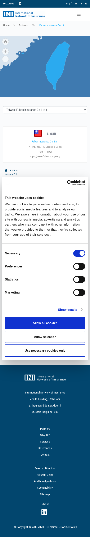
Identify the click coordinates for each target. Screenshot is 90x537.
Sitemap (45, 494)
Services (45, 441)
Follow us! (45, 504)
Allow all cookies (45, 323)
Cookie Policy (68, 527)
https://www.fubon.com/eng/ (45, 156)
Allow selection (45, 337)
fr (71, 3)
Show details (67, 309)
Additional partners (45, 481)
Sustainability (45, 487)
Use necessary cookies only (45, 350)
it (81, 3)
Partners (23, 25)
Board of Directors (45, 468)
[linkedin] (20, 3)
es (86, 3)
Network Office (45, 474)
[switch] (79, 266)
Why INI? (45, 435)
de (76, 3)
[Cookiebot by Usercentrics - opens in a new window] (67, 183)
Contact (45, 454)
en (67, 3)
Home (6, 25)
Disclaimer (52, 527)
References (45, 448)
